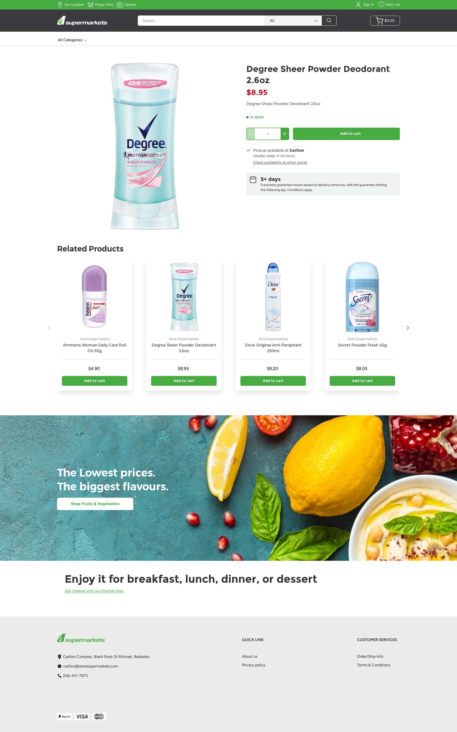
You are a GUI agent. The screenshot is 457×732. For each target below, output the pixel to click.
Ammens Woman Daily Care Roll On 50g (94, 348)
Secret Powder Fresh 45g (362, 345)
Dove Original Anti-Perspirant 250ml (273, 348)
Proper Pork (104, 4)
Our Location (74, 4)
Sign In (368, 4)
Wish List (393, 4)
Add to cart (350, 133)
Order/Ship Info (370, 656)
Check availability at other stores (280, 162)
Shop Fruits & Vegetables (95, 503)
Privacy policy (253, 665)
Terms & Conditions (373, 665)
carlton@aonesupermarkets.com (90, 666)
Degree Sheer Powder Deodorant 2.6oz (184, 348)
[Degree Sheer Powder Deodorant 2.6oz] (183, 297)
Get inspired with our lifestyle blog (94, 590)
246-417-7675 (75, 675)
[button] (385, 21)
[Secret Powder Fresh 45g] (362, 297)
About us (249, 656)
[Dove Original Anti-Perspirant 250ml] (273, 297)
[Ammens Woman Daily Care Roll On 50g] (94, 297)
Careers (130, 4)
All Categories (70, 40)
